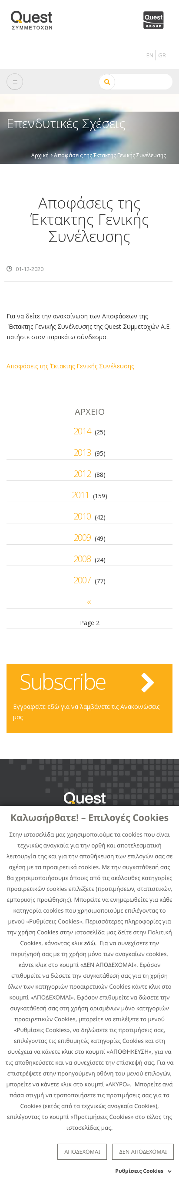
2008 (82, 559)
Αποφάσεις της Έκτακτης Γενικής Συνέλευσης (70, 366)
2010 (82, 516)
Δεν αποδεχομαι (143, 1151)
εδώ (89, 943)
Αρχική (40, 155)
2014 (82, 431)
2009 (82, 537)
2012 (82, 474)
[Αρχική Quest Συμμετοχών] (37, 17)
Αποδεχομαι (82, 1151)
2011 (80, 495)
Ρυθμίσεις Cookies (139, 1171)
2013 (82, 452)
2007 (82, 580)
